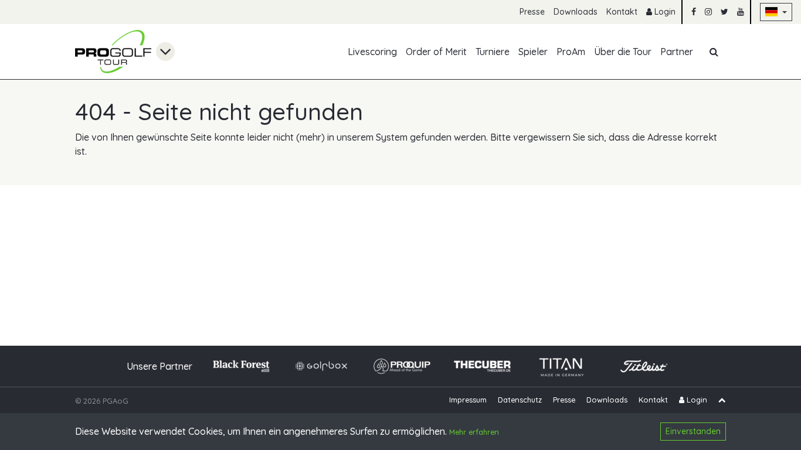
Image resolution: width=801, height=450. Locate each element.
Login (664, 11)
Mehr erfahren (474, 432)
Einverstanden (693, 431)
